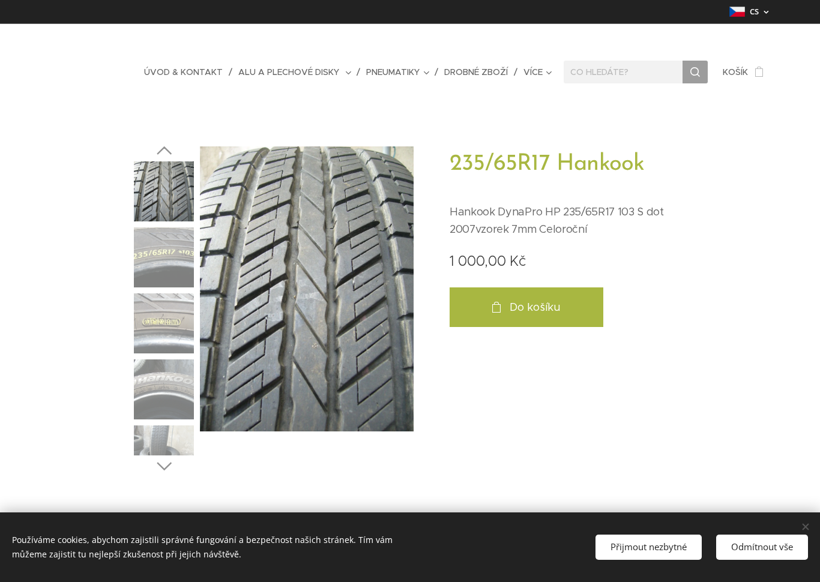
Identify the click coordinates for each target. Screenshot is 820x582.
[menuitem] (186, 72)
